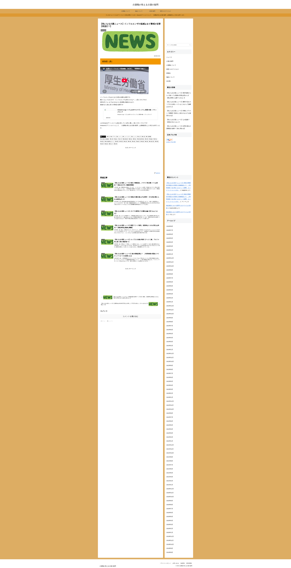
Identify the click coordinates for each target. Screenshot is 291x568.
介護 (144, 136)
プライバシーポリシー (165, 563)
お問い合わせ (176, 563)
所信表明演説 (141, 139)
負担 (107, 143)
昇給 (156, 139)
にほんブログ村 (171, 142)
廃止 (135, 139)
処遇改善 (126, 139)
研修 (130, 141)
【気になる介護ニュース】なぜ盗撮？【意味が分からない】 (178, 121)
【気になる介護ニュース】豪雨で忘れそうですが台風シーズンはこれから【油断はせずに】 (178, 104)
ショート (120, 136)
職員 (157, 141)
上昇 (140, 136)
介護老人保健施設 (105, 139)
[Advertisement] (130, 159)
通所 (116, 143)
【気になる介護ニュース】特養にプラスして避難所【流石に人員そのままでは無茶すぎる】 (178, 113)
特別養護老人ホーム (110, 141)
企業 (112, 139)
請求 (103, 143)
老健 (143, 141)
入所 (121, 139)
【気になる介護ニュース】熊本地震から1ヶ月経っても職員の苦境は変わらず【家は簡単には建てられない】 (178, 95)
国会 (131, 139)
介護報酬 (149, 136)
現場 (122, 141)
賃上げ (111, 143)
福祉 (134, 141)
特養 (117, 141)
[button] (190, 45)
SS (109, 136)
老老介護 (152, 141)
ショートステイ (127, 136)
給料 (139, 141)
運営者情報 (189, 563)
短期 (126, 141)
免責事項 (183, 563)
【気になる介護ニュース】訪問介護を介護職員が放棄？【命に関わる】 (178, 127)
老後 (147, 141)
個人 (116, 139)
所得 (147, 139)
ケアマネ (113, 136)
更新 (103, 141)
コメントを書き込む (130, 316)
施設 (152, 139)
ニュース (103, 136)
